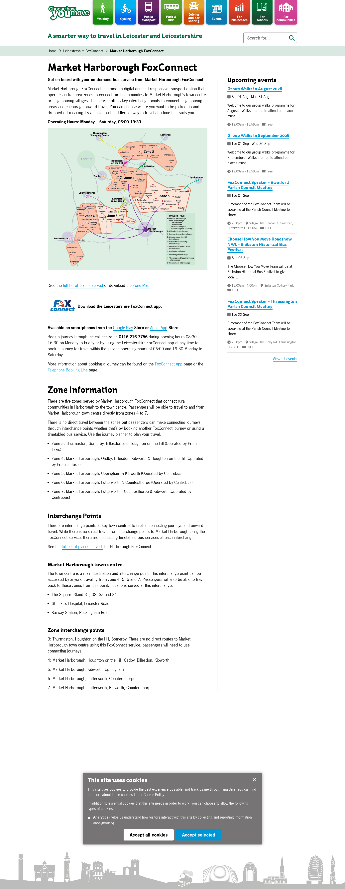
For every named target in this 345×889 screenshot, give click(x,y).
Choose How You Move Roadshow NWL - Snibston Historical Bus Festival (259, 244)
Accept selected (254, 780)
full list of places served (83, 285)
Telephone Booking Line (68, 370)
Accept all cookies (149, 835)
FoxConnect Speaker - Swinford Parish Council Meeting (258, 185)
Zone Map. (142, 285)
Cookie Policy (154, 794)
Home (52, 51)
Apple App (158, 327)
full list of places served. (82, 546)
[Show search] (292, 38)
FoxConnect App (168, 364)
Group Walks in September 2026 (258, 136)
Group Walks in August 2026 (254, 89)
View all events (285, 358)
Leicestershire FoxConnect (83, 51)
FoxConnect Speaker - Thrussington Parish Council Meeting (262, 304)
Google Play (123, 327)
